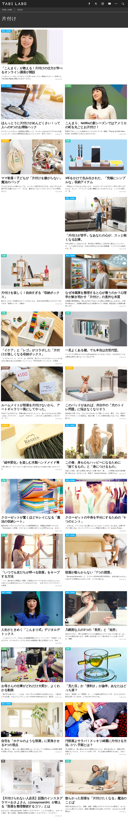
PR (3, 761)
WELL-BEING (6, 31)
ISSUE (68, 86)
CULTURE (5, 368)
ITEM (68, 141)
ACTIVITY (5, 141)
